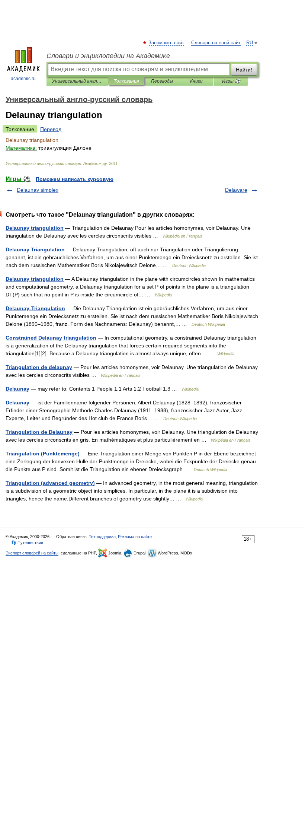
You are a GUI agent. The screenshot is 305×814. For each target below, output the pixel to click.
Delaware (236, 190)
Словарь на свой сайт (216, 42)
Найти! (244, 70)
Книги (196, 81)
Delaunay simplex (37, 190)
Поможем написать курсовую (74, 179)
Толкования (126, 81)
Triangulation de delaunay (39, 367)
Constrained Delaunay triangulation (51, 338)
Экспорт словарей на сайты (32, 553)
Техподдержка (102, 536)
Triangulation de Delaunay (39, 432)
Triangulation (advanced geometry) (50, 483)
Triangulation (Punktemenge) (43, 454)
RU (249, 42)
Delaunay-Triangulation (35, 308)
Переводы (162, 81)
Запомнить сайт (166, 42)
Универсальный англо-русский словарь (77, 81)
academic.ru (23, 78)
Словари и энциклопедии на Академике (108, 56)
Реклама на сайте (135, 536)
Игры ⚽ (231, 81)
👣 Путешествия (27, 542)
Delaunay (17, 389)
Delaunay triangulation (35, 228)
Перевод (50, 129)
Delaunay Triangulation (35, 249)
